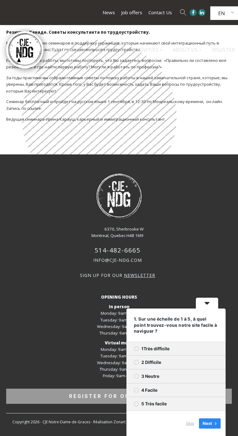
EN (221, 13)
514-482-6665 (117, 250)
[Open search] (183, 12)
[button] (109, 50)
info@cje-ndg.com (117, 260)
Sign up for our (117, 275)
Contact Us (160, 12)
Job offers (131, 12)
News (109, 12)
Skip (190, 423)
